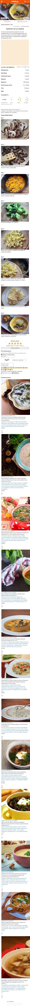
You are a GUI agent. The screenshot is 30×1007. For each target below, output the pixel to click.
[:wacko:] (13, 367)
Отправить (15, 373)
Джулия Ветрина (25, 26)
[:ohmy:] (3, 367)
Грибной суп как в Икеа (7, 476)
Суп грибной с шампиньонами (8, 637)
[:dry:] (8, 369)
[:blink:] (10, 367)
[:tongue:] (27, 367)
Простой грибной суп (6, 678)
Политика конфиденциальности (15, 1004)
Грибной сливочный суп (7, 872)
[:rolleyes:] (18, 367)
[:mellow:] (3, 369)
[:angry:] (1, 369)
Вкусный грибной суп (6, 770)
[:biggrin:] (22, 367)
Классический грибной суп (8, 415)
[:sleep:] (7, 369)
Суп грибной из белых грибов (8, 592)
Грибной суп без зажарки (7, 531)
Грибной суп (11, 353)
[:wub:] (5, 369)
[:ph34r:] (5, 367)
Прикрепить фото (6, 373)
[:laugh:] (10, 369)
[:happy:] (15, 367)
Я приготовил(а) (15, 348)
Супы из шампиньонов (20, 353)
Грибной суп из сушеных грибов (9, 820)
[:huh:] (12, 369)
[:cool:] (20, 367)
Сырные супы (4, 353)
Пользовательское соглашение (15, 1003)
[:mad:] (1, 367)
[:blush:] (23, 367)
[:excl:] (6, 367)
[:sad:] (11, 367)
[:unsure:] (17, 367)
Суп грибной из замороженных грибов (11, 979)
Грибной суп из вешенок (7, 921)
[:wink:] (8, 367)
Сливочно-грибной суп (7, 722)
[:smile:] (25, 367)
